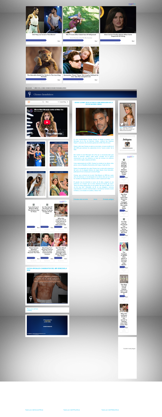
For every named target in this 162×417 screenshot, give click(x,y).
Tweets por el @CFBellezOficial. (110, 410)
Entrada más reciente (81, 199)
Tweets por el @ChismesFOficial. (34, 410)
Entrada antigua (108, 199)
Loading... (30, 310)
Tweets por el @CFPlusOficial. (71, 410)
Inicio (95, 199)
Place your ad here (32, 309)
